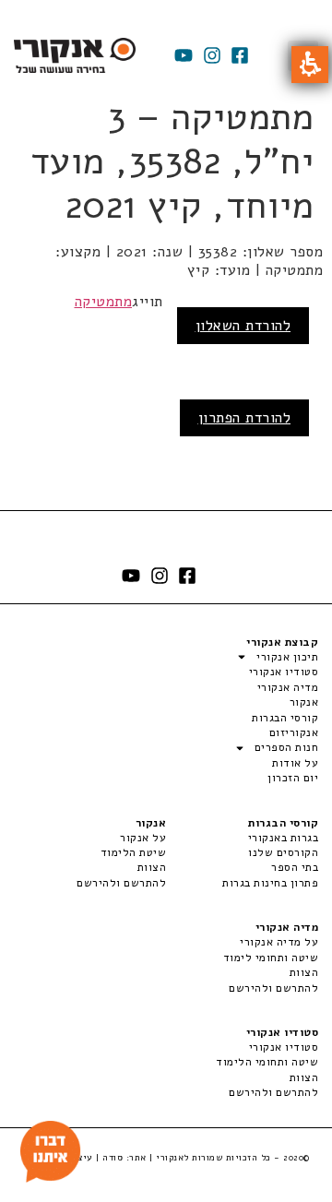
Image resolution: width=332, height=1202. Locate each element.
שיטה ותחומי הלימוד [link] (267, 1061)
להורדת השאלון (243, 325)
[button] (309, 64)
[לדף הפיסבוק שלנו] (240, 55)
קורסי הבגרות (285, 717)
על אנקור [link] (143, 837)
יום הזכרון (292, 777)
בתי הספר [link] (294, 867)
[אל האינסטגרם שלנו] (212, 55)
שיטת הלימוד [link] (133, 852)
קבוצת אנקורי (282, 642)
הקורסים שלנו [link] (283, 852)
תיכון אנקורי (287, 656)
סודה (112, 1157)
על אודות (295, 762)
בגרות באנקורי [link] (283, 837)
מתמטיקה (104, 302)
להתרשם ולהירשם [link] (121, 882)
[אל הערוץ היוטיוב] (183, 55)
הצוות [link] (151, 867)
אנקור (304, 702)
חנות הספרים (286, 747)
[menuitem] (242, 837)
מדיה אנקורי (287, 687)
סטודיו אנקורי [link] (283, 1047)
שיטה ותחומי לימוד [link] (270, 957)
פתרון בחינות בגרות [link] (270, 882)
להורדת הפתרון (244, 418)
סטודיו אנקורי (283, 671)
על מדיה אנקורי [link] (279, 941)
